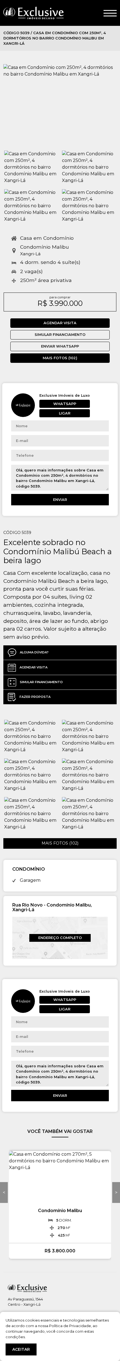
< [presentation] (4, 1192)
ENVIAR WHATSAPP (60, 346)
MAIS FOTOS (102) (60, 358)
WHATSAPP (64, 404)
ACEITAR (21, 1349)
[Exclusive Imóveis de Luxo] (33, 12)
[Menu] (110, 12)
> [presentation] (116, 1192)
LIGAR (64, 413)
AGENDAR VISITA (60, 323)
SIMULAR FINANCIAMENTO (60, 335)
